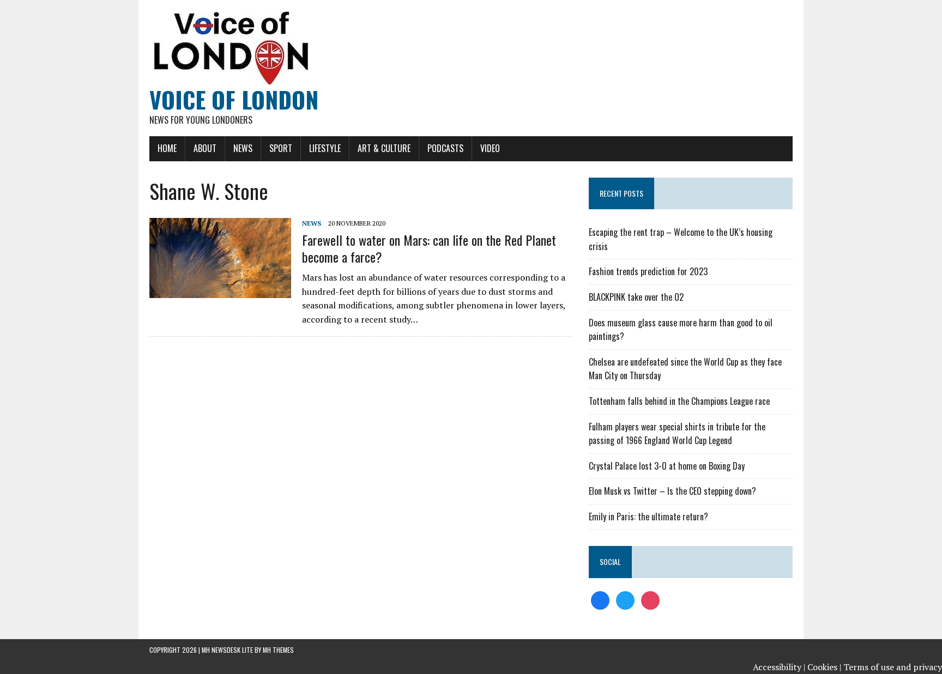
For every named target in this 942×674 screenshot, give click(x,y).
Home (167, 148)
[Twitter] (625, 599)
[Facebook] (600, 599)
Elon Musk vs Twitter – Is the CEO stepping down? (672, 490)
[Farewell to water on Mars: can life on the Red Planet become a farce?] (220, 290)
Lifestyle (325, 148)
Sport (280, 148)
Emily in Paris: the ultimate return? (648, 516)
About (205, 148)
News (242, 148)
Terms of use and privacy (892, 667)
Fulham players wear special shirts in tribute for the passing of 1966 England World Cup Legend (677, 433)
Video (490, 148)
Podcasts (445, 148)
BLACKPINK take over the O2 (636, 296)
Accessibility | (779, 667)
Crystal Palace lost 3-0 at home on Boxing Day (667, 465)
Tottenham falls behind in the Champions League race (679, 401)
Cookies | (824, 667)
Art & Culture (384, 148)
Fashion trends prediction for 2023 (648, 271)
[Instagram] (650, 599)
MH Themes (278, 649)
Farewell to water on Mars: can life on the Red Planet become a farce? (429, 248)
